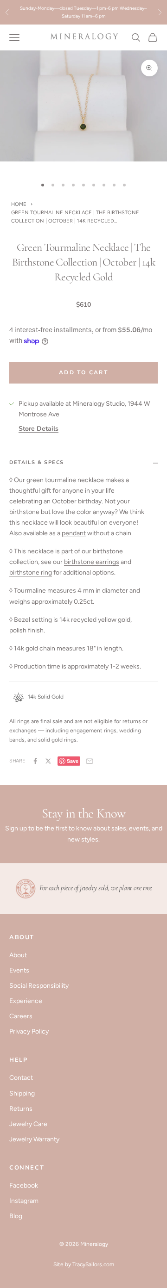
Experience (25, 1001)
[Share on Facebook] (35, 761)
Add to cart (83, 372)
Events (19, 970)
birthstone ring (30, 572)
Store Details (38, 428)
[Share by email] (89, 761)
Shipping (22, 1093)
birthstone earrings (91, 562)
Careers (20, 1016)
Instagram (24, 1201)
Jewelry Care (28, 1124)
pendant (74, 533)
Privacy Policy (29, 1031)
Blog (15, 1216)
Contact (21, 1078)
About (18, 955)
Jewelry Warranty (34, 1139)
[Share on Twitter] (48, 761)
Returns (20, 1109)
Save (72, 760)
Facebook (23, 1185)
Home (18, 204)
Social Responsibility (39, 986)
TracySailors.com (93, 1264)
